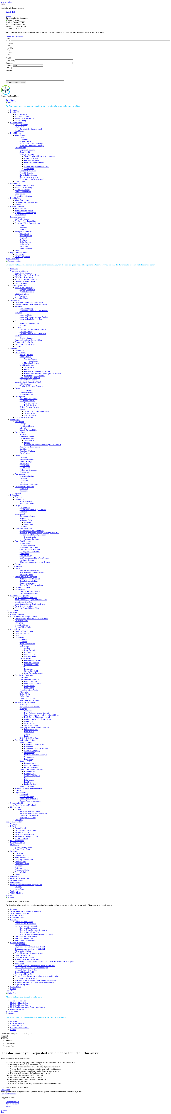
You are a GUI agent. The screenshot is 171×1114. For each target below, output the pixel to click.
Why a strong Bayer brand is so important (25, 911)
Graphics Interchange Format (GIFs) (28, 340)
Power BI (18, 887)
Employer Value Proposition (25, 221)
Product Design (30, 784)
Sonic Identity (20, 181)
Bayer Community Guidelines (26, 598)
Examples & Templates (23, 232)
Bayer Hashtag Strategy (28, 175)
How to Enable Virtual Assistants (32, 585)
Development (20, 397)
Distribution (24, 489)
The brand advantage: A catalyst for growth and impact (35, 982)
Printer (26, 736)
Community (5, 1090)
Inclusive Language (27, 154)
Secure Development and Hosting (36, 411)
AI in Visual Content (22, 955)
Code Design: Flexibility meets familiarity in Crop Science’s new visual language (44, 961)
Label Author (29, 732)
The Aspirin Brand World (24, 972)
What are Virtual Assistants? (30, 570)
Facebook (18, 306)
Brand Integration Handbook (25, 805)
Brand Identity (15, 133)
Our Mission (19, 131)
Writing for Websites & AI (24, 418)
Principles (23, 457)
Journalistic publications (23, 196)
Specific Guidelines (27, 426)
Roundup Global (26, 742)
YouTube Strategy (26, 338)
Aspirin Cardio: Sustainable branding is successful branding (37, 976)
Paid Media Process (27, 292)
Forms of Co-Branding (23, 188)
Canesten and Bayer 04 (23, 974)
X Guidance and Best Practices (31, 323)
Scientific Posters (16, 880)
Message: (9, 70)
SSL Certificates (30, 415)
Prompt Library (20, 121)
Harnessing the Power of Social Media (29, 302)
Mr (11, 52)
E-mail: (8, 68)
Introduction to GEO (22, 945)
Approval (23, 434)
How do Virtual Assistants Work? (32, 573)
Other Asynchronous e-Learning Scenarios (35, 562)
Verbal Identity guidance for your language (40, 156)
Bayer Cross (19, 127)
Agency (27, 734)
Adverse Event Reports (28, 380)
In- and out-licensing (22, 190)
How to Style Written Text (29, 932)
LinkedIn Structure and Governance (33, 334)
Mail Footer (14, 845)
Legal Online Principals (19, 252)
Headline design (25, 234)
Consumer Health (16, 803)
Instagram (18, 313)
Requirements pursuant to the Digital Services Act (42, 374)
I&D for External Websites (29, 407)
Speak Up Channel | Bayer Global (27, 608)
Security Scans (29, 413)
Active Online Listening (24, 606)
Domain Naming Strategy (29, 799)
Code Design (20, 637)
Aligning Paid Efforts (27, 290)
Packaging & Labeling (28, 818)
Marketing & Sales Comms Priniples (28, 788)
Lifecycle (23, 428)
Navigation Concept (27, 459)
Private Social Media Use (24, 342)
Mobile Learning (26, 556)
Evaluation (23, 526)
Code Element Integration (33, 673)
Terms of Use (29, 367)
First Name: (10, 58)
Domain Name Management (30, 801)
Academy (9, 895)
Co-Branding (15, 183)
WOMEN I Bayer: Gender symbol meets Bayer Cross (35, 966)
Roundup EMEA (26, 761)
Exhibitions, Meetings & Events (26, 202)
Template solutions (22, 857)
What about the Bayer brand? (21, 913)
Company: (9, 63)
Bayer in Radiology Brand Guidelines (33, 813)
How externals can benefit (19, 1028)
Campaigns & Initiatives (19, 271)
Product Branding (12, 610)
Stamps (17, 874)
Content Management (27, 583)
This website (10, 1044)
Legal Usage (29, 759)
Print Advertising (21, 296)
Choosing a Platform (27, 451)
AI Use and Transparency (24, 118)
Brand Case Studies (17, 943)
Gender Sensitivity (31, 158)
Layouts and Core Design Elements (33, 510)
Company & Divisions (28, 171)
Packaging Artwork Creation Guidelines (34, 728)
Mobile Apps (15, 420)
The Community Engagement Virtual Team (31, 600)
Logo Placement (26, 658)
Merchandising (29, 753)
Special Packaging (31, 725)
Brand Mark (28, 746)
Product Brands (20, 215)
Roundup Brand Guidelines (25, 740)
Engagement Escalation (23, 602)
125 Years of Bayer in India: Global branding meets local (36, 980)
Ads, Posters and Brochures (30, 707)
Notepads (18, 868)
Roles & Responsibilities (29, 581)
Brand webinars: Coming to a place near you (31, 968)
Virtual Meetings (26, 248)
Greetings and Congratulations (26, 830)
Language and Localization (30, 552)
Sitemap (4, 1110)
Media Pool (10, 991)
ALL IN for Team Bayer (24, 277)
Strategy (23, 424)
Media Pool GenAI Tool (19, 1005)
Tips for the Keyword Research (31, 386)
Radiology (19, 809)
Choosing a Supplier (27, 436)
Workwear (14, 891)
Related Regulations (22, 257)
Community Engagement (19, 596)
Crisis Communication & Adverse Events (30, 604)
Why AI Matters (21, 114)
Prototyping (24, 480)
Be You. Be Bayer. (22, 219)
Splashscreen (24, 472)
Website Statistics (30, 403)
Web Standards (29, 524)
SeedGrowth (19, 964)
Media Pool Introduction (19, 1003)
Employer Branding (17, 217)
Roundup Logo (29, 763)
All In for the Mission (23, 951)
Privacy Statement (12, 1104)
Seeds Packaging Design (29, 690)
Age (25, 164)
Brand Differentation (27, 644)
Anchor (27, 648)
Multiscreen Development (29, 485)
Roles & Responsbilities (28, 430)
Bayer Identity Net (17, 1023)
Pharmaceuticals (16, 807)
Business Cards (20, 855)
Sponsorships (20, 194)
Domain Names (25, 357)
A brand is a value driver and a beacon (29, 953)
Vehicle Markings (16, 893)
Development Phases (27, 516)
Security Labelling (21, 872)
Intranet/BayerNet (26, 394)
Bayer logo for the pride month (31, 129)
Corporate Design (26, 392)
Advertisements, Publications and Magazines (31, 619)
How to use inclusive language (26, 926)
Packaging (19, 623)
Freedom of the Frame (32, 661)
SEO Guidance (25, 384)
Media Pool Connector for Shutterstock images (27, 1007)
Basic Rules (33, 361)
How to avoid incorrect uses (25, 941)
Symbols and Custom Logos (25, 213)
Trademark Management (24, 211)
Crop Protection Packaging (29, 679)
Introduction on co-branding (25, 185)
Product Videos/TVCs (23, 627)
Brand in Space (16, 198)
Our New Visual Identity (24, 631)
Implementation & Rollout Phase (32, 531)
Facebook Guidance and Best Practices (34, 311)
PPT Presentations (17, 841)
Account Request (12, 1011)
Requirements (20, 589)
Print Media (24, 692)
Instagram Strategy (26, 315)
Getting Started (20, 353)
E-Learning (14, 495)
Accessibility (29, 169)
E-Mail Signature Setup (23, 847)
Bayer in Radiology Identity (30, 811)
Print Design (28, 782)
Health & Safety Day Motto (25, 281)
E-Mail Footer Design (23, 849)
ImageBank (19, 790)
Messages (23, 227)
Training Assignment (27, 545)
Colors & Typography (32, 751)
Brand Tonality (25, 152)
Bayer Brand (10, 100)
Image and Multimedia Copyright (32, 146)
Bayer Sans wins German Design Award (30, 947)
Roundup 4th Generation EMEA (32, 769)
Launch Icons (25, 466)
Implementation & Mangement (26, 577)
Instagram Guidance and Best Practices (34, 317)
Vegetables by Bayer (22, 985)
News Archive (15, 987)
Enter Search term (7, 1034)
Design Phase (25, 508)
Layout (22, 667)
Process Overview (31, 730)
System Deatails (30, 537)
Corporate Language (27, 150)
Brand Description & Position (35, 744)
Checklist (23, 449)
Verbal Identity (20, 148)
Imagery (23, 229)
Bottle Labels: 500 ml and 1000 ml (37, 717)
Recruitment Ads (26, 236)
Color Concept (29, 654)
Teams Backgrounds (27, 698)
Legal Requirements (27, 365)
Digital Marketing (21, 792)
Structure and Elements (32, 684)
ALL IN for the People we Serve (27, 275)
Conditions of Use (12, 1102)
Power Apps (19, 889)
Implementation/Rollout (23, 529)
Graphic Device (25, 141)
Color (22, 137)
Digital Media (25, 694)
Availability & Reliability (29, 399)
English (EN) (10, 12)
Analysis (23, 518)
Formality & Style (26, 173)
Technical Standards (31, 539)
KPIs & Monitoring (27, 797)
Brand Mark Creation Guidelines (36, 748)
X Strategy (23, 325)
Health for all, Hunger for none (26, 836)
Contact (8, 16)
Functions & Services (27, 401)
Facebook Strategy (26, 309)
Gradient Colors (30, 656)
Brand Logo (19, 635)
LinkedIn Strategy (26, 332)
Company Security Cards (24, 860)
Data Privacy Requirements (25, 344)
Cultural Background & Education (36, 167)
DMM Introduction (17, 1009)
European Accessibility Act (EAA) (37, 371)
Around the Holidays (22, 832)
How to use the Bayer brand (25, 924)
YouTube (18, 336)
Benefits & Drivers (26, 575)
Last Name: (10, 61)
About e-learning (26, 501)
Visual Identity (20, 135)
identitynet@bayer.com (14, 36)
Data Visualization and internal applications (26, 885)
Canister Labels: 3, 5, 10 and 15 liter (37, 719)
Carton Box (28, 721)
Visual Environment (22, 200)
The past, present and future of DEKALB (30, 949)
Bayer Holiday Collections (24, 834)
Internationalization (27, 476)
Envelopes (19, 866)
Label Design (29, 688)
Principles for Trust (22, 116)
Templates (23, 512)
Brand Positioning (16, 123)
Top (2, 1112)
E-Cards (13, 826)
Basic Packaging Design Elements (36, 713)
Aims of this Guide (27, 503)
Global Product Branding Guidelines (23, 617)
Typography (24, 139)
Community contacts (8, 1094)
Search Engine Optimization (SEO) (28, 382)
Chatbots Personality (22, 587)
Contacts (18, 346)
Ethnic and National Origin (34, 162)
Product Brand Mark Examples (35, 755)
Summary (23, 642)
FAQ (17, 250)
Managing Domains (31, 363)
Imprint (27, 369)
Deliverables (24, 554)
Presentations (24, 677)
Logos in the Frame (31, 665)
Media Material (15, 883)
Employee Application (14, 822)
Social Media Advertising (24, 288)
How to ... (14, 920)
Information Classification (29, 547)
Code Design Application (24, 675)
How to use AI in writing (29, 177)
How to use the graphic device (26, 936)
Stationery (14, 851)
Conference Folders (22, 864)
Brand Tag (23, 705)
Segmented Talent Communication (27, 223)
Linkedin (18, 327)
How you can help (17, 915)
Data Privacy (19, 255)
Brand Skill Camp (16, 917)
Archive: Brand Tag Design (25, 702)
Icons (26, 778)
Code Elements (29, 650)
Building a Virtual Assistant (30, 579)
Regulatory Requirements (29, 593)
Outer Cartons (29, 723)
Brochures (23, 240)
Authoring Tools (26, 520)
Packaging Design (31, 767)
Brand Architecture (17, 206)
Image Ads (23, 238)
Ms (11, 48)
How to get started (26, 355)
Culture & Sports (21, 283)
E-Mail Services (30, 405)
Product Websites (26, 390)
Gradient (27, 652)
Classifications (25, 453)
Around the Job (20, 828)
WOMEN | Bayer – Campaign (26, 279)
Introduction (19, 350)
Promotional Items (21, 298)
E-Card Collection (21, 839)
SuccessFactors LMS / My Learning (33, 535)
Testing (22, 482)
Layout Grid (28, 669)
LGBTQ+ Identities (31, 160)
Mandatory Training (27, 560)
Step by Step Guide (31, 671)
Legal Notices (25, 468)
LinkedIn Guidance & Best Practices (33, 330)
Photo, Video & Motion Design (31, 144)
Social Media (24, 244)
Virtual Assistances (17, 566)
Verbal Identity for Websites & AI (32, 179)
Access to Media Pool (18, 1001)
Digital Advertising (22, 294)
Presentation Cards (22, 870)
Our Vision (24, 795)
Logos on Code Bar (31, 663)
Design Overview (30, 681)
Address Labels (20, 862)
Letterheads (19, 853)
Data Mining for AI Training (34, 376)
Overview (14, 110)
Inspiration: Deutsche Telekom (26, 978)
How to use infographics (24, 938)
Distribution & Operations (24, 487)
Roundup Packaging (27, 786)
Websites (13, 348)
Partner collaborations (23, 192)
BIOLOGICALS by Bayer (29, 700)
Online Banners (25, 242)
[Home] (5, 94)
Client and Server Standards (30, 549)
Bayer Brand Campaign (23, 273)
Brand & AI (14, 112)
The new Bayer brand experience (27, 959)
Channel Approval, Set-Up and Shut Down (31, 304)
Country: (9, 65)
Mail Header (14, 876)
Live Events (24, 246)
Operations (24, 491)
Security (23, 409)
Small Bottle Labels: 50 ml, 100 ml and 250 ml (41, 715)
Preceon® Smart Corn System (26, 970)
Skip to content (6, 2)
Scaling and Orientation (28, 470)
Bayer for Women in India (24, 957)
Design (17, 388)
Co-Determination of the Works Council (34, 558)
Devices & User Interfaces (29, 816)
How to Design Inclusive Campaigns (33, 930)
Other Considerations (22, 541)
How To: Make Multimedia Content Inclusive (36, 934)
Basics (17, 568)
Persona (22, 225)
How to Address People (28, 928)
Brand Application (12, 259)
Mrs (11, 44)
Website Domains (30, 359)
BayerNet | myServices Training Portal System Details (39, 533)
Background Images (17, 843)
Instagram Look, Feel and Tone (31, 319)
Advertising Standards (18, 286)
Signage (18, 204)
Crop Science (15, 629)
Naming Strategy (26, 461)
